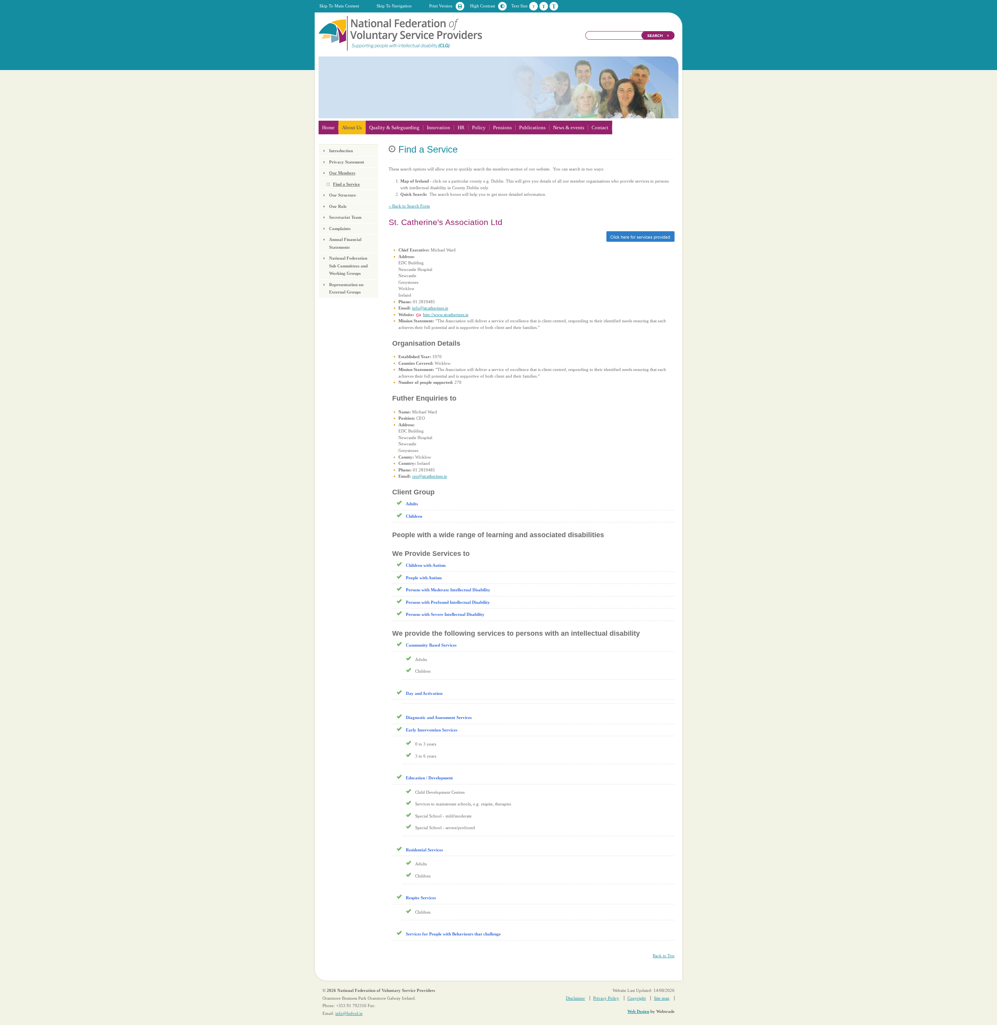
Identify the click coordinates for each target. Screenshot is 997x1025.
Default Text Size (533, 6)
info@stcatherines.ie (430, 308)
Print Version (441, 6)
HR (461, 127)
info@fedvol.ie (349, 1013)
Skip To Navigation (394, 6)
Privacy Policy (606, 998)
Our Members (342, 173)
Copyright (636, 998)
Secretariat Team (345, 217)
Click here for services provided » (532, 236)
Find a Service (346, 184)
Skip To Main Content (339, 6)
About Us (352, 127)
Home (328, 127)
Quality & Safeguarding (394, 127)
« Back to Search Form (409, 206)
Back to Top (664, 955)
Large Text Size (554, 6)
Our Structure (342, 195)
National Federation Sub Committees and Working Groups (348, 266)
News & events (568, 127)
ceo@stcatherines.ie (429, 476)
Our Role (338, 206)
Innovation (438, 127)
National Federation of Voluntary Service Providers (401, 32)
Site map (661, 998)
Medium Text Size (543, 6)
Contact (600, 127)
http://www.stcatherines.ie (446, 314)
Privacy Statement (346, 162)
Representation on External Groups (346, 288)
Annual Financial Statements (345, 243)
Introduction (341, 150)
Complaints (340, 228)
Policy (479, 127)
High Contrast (482, 6)
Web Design (638, 1011)
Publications (532, 127)
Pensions (502, 127)
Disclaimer (575, 998)
